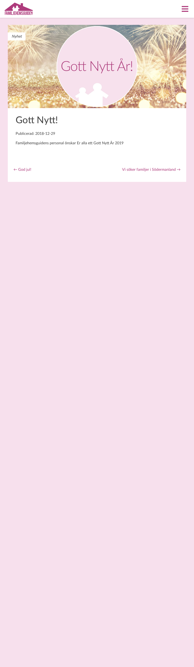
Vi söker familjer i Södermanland (151, 169)
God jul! (22, 169)
